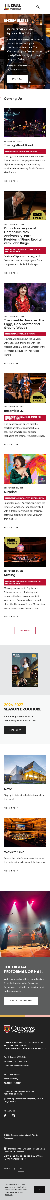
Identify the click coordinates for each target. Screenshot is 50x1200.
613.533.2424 (20, 1057)
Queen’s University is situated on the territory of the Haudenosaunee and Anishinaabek (23, 1045)
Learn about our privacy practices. (14, 1193)
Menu (44, 7)
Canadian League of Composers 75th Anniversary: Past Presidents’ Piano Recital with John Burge (23, 236)
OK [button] (39, 1189)
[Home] (12, 9)
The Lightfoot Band (18, 145)
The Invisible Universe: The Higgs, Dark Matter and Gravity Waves (24, 324)
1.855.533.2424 (20, 1061)
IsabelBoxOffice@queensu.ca (17, 1065)
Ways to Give (14, 852)
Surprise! (10, 492)
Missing (9, 575)
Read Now (15, 730)
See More (25, 630)
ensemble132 (14, 411)
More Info (9, 181)
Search (38, 7)
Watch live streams (20, 1001)
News (8, 789)
